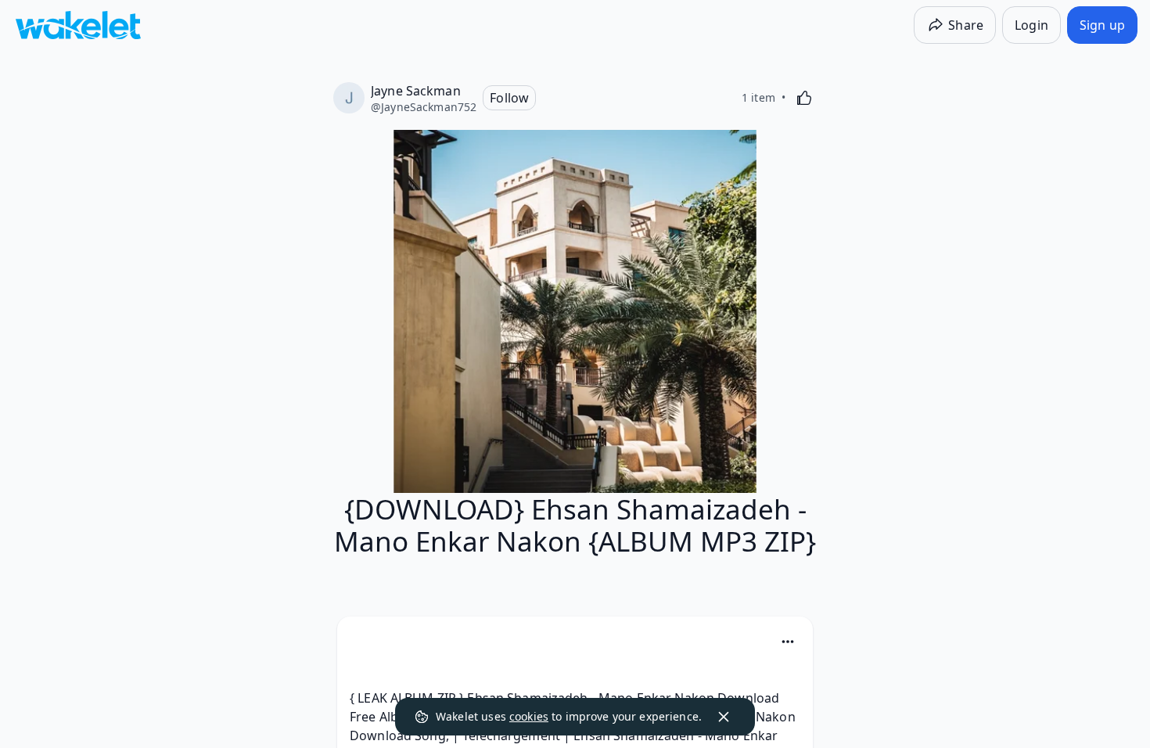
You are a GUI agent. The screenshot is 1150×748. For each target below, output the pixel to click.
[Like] (804, 97)
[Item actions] (787, 641)
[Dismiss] (723, 716)
